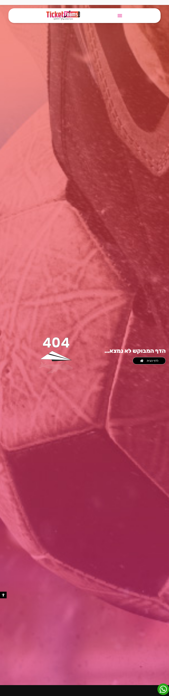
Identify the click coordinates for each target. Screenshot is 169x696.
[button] (3, 595)
